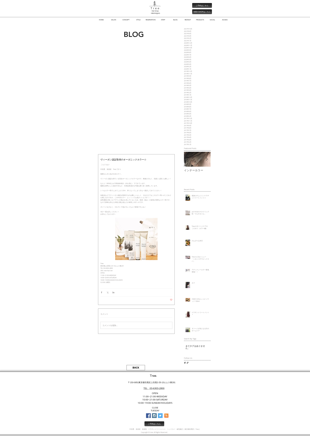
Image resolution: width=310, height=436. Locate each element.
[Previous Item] (188, 159)
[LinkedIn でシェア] (113, 292)
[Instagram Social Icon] (154, 415)
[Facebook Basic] (185, 363)
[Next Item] (207, 159)
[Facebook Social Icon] (148, 415)
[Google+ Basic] (188, 363)
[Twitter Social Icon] (160, 415)
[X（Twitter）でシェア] (107, 292)
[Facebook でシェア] (101, 292)
